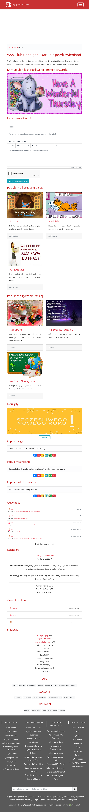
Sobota (13, 221)
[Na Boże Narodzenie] (64, 313)
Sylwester (40, 685)
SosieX (14, 615)
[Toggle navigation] (80, 4)
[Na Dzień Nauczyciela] (25, 365)
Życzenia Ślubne (33, 779)
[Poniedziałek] (25, 253)
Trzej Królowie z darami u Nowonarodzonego (27, 448)
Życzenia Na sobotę (33, 728)
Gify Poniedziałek (11, 739)
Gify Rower (11, 765)
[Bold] (33, 145)
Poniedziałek (17, 269)
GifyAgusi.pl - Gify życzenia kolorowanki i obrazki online (44, 805)
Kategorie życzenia (43, 639)
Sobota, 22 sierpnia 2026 (45, 555)
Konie (44, 710)
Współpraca (78, 759)
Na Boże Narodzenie (60, 329)
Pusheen (27, 710)
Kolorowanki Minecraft (55, 772)
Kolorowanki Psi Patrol (55, 764)
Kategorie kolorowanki (43, 642)
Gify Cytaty (11, 761)
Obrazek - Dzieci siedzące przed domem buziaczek (27, 511)
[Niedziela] (64, 205)
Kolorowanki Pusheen (56, 731)
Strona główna (78, 728)
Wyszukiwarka (78, 766)
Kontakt (78, 755)
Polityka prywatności (77, 763)
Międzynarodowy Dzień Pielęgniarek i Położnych (60, 685)
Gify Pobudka (11, 753)
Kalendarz (78, 743)
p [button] (8, 167)
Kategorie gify (42, 635)
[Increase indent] (61, 145)
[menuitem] (10, 141)
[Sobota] (25, 205)
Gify (77, 731)
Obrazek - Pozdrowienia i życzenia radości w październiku (29, 525)
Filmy (78, 747)
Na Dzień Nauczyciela (22, 381)
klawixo (15, 608)
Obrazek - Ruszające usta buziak (22, 531)
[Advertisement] (44, 25)
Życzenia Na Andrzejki (33, 775)
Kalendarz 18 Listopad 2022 (21, 518)
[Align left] (41, 145)
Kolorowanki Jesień (55, 753)
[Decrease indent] (57, 145)
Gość (12, 509)
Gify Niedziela (11, 731)
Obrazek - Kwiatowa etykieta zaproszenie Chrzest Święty (28, 538)
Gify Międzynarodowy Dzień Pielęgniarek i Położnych (11, 746)
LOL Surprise (36, 710)
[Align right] (48, 145)
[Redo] (13, 145)
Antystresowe (52, 710)
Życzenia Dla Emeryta (33, 746)
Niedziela (53, 221)
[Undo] (9, 145)
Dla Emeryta (27, 698)
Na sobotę (15, 329)
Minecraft (62, 710)
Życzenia (77, 735)
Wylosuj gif (45, 437)
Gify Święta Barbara (11, 769)
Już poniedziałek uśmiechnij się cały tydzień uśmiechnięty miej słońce (37, 469)
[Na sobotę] (25, 313)
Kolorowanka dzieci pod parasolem (23, 489)
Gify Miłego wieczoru (11, 757)
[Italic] (36, 145)
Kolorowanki (78, 739)
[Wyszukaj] (75, 789)
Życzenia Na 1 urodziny (33, 764)
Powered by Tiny (75, 167)
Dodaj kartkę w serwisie (18, 181)
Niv (14, 622)
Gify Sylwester (11, 735)
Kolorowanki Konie (55, 742)
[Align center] (45, 145)
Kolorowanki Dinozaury (55, 768)
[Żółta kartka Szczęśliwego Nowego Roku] (44, 421)
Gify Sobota (11, 728)
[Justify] (52, 145)
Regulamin (78, 751)
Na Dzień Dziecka (69, 698)
